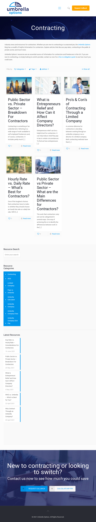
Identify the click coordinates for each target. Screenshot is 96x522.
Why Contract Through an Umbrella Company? (10, 412)
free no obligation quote (67, 57)
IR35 (9, 279)
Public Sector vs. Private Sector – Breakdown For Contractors (19, 110)
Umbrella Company (11, 305)
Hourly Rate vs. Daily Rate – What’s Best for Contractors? (19, 187)
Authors (44, 69)
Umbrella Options (84, 45)
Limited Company (11, 284)
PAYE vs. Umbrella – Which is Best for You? (11, 397)
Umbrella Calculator (11, 298)
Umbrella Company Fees (13, 312)
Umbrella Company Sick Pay (13, 320)
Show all (87, 69)
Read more (27, 146)
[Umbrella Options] (18, 8)
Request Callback (80, 8)
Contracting (12, 274)
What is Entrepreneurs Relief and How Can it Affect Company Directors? (48, 112)
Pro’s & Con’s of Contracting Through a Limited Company (76, 110)
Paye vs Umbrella (11, 291)
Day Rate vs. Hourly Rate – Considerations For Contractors (12, 344)
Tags (33, 69)
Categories (20, 69)
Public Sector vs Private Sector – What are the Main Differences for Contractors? (48, 194)
